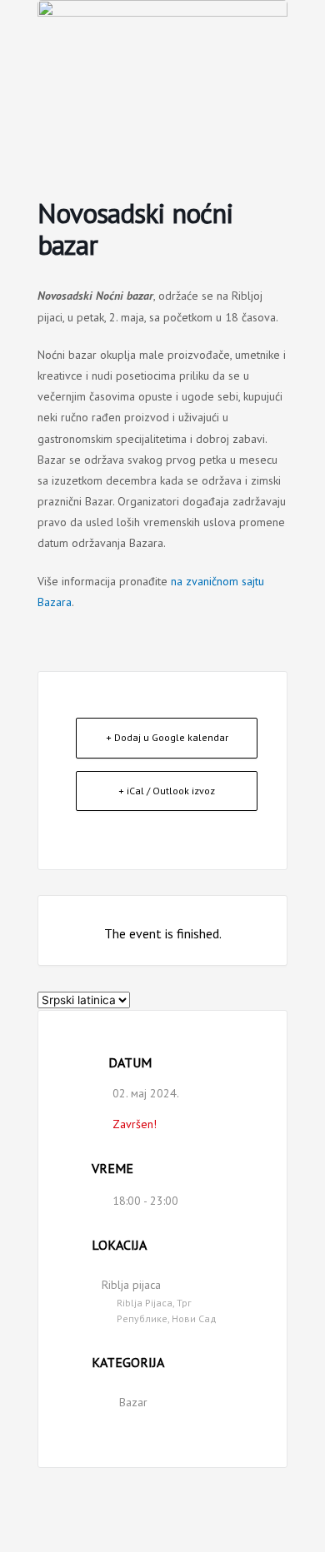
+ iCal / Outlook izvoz (166, 790)
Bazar (133, 1402)
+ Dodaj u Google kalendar (167, 737)
